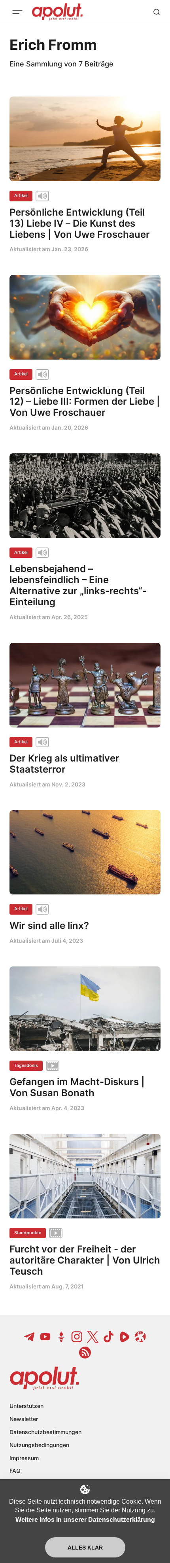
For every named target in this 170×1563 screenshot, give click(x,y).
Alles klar (85, 1547)
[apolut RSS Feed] (85, 1352)
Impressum (24, 1458)
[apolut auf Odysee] (140, 1337)
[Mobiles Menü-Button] (17, 12)
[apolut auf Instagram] (77, 1337)
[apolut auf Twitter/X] (93, 1337)
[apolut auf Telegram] (30, 1337)
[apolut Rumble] (124, 1337)
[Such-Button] (157, 12)
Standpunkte (27, 1232)
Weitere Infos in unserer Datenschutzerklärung (85, 1519)
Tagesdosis (26, 1065)
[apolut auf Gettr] (61, 1337)
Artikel (21, 195)
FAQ (15, 1470)
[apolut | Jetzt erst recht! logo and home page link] (44, 1378)
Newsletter (23, 1418)
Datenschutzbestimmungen (45, 1431)
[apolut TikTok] (109, 1337)
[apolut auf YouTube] (45, 1337)
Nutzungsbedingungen (39, 1445)
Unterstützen (26, 1405)
